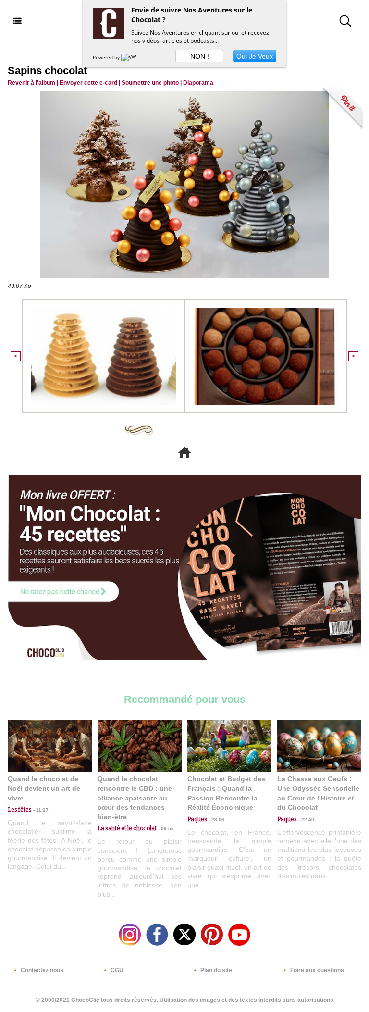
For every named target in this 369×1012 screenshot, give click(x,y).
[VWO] (130, 57)
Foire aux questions (316, 970)
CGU (116, 970)
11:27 (40, 809)
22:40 (305, 819)
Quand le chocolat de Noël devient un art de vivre (44, 788)
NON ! (199, 56)
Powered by (107, 57)
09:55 (165, 828)
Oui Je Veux (254, 56)
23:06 (215, 819)
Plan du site (215, 970)
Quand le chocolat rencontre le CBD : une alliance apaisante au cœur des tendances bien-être (135, 797)
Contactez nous (41, 970)
